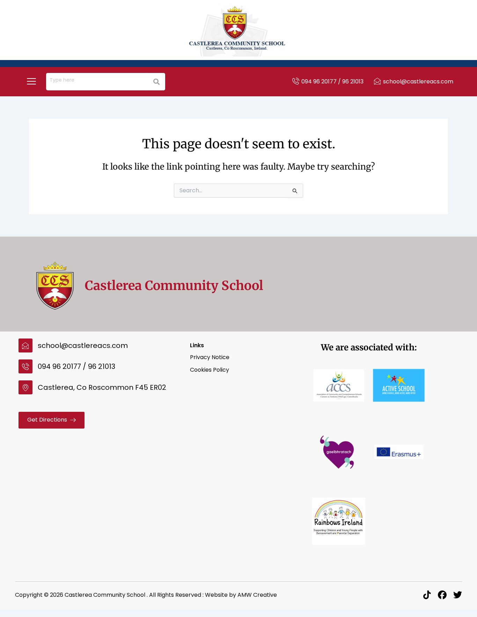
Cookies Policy (209, 370)
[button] (31, 82)
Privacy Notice (209, 357)
